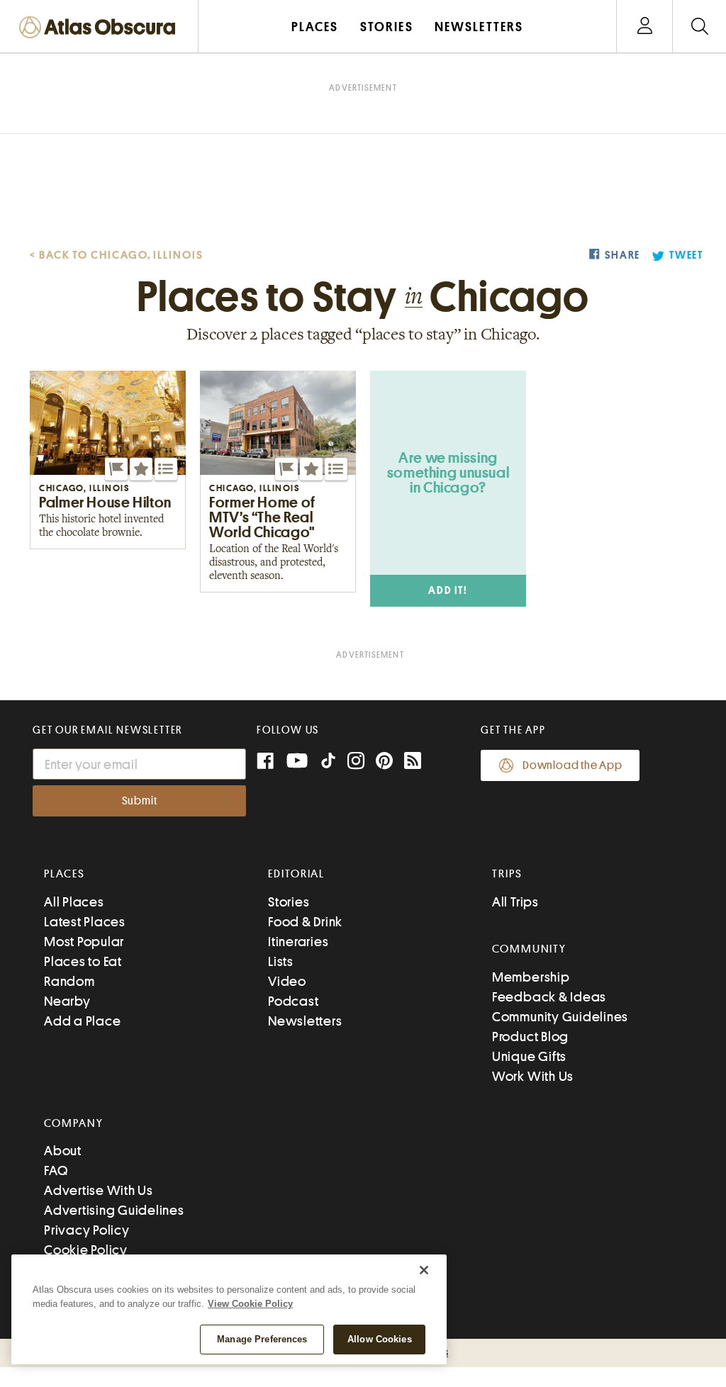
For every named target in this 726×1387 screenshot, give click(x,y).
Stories (288, 902)
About (63, 1150)
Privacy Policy (87, 1230)
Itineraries (298, 941)
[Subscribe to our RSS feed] (412, 762)
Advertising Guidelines (114, 1210)
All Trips (515, 902)
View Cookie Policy (250, 1303)
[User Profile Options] (644, 26)
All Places (74, 902)
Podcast (293, 1001)
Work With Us (533, 1076)
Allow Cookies (379, 1339)
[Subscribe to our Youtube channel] (297, 762)
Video (287, 981)
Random (69, 981)
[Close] (424, 1270)
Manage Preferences (262, 1339)
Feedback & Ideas (549, 997)
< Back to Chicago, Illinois (116, 255)
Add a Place (82, 1021)
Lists (281, 961)
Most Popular (84, 941)
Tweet (686, 255)
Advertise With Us (98, 1190)
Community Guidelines (560, 1016)
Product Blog (530, 1036)
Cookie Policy (86, 1250)
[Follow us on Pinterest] (384, 762)
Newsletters (305, 1021)
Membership (531, 977)
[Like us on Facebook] (265, 762)
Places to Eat (83, 961)
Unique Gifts (529, 1056)
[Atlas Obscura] (100, 28)
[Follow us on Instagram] (355, 762)
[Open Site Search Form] (699, 26)
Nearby (67, 1001)
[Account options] (644, 26)
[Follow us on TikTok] (328, 763)
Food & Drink (305, 921)
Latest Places (84, 921)
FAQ (55, 1170)
